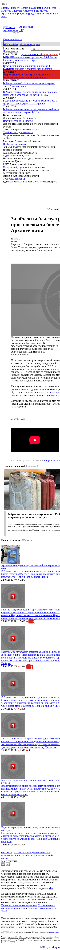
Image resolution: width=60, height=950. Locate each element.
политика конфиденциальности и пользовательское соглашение (25, 854)
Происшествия (27, 10)
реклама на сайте (45, 855)
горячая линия (50, 54)
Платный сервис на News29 (18, 120)
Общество (50, 7)
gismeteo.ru (54, 932)
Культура (6, 10)
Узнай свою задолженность (18, 132)
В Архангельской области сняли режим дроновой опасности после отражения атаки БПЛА (30, 93)
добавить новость (31, 54)
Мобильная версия (30, 44)
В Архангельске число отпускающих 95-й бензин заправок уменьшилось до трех (30, 59)
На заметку (42, 10)
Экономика (38, 7)
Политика (26, 7)
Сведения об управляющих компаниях (24, 167)
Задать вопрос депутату (16, 155)
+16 (21, 30)
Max (51, 888)
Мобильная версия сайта (15, 849)
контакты (6, 858)
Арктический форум (12, 13)
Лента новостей (31, 466)
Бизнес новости (45, 13)
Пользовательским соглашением (19, 905)
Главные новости (10, 7)
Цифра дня (30, 13)
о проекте (6, 852)
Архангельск (26, 26)
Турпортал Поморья (14, 178)
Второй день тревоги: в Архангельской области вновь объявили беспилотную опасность (29, 76)
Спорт (15, 10)
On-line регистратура (14, 144)
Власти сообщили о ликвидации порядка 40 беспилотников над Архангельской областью (27, 67)
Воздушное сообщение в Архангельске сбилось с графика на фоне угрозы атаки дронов (30, 102)
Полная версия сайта (13, 19)
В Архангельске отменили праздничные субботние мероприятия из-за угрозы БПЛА (31, 111)
